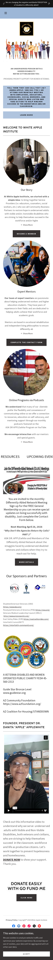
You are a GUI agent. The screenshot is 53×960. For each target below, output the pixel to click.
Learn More (26, 115)
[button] (5, 13)
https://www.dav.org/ (12, 607)
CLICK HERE (26, 898)
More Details (26, 562)
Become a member (26, 234)
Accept (26, 954)
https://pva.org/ (43, 610)
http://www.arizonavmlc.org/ (16, 616)
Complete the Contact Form (26, 342)
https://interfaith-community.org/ (18, 625)
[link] (26, 29)
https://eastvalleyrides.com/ (36, 619)
